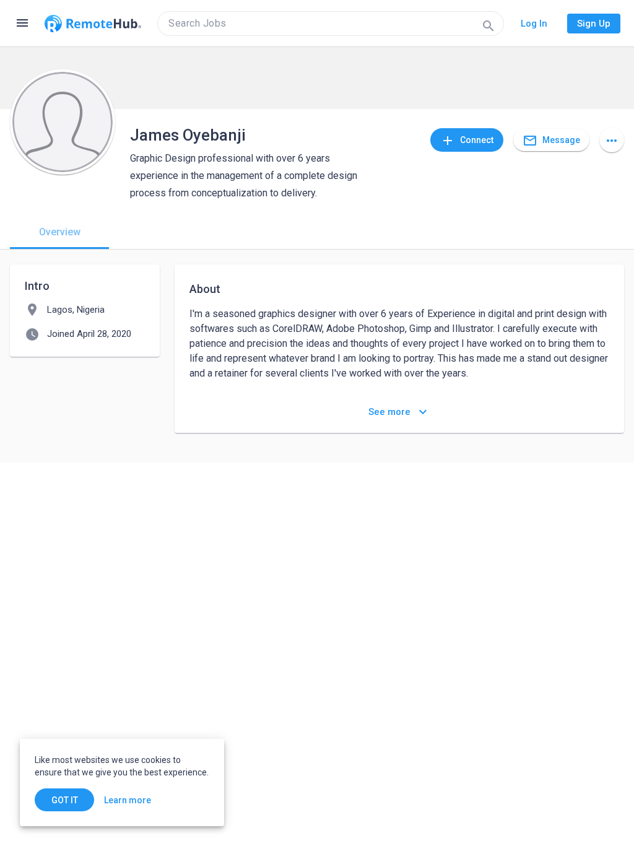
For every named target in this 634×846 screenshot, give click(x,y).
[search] (330, 24)
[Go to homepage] (93, 23)
